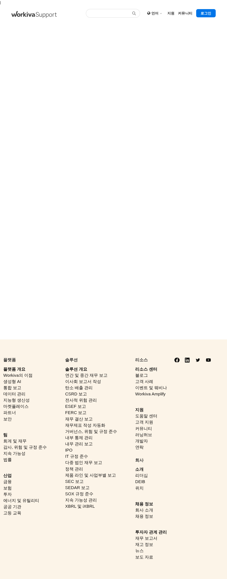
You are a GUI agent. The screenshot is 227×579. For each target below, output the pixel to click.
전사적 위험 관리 (81, 400)
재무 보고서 (146, 538)
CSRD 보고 (76, 394)
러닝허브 (143, 434)
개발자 (141, 441)
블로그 (141, 375)
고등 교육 (12, 513)
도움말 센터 (146, 416)
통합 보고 (12, 387)
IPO (68, 450)
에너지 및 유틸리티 (21, 500)
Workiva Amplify (150, 394)
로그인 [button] (206, 13)
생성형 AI (12, 381)
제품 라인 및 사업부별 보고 (90, 475)
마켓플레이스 (16, 406)
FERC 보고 (75, 412)
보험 (7, 488)
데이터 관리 (14, 394)
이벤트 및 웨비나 (151, 387)
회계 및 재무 (15, 441)
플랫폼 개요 (14, 369)
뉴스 (139, 550)
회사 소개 (144, 510)
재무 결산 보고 (79, 419)
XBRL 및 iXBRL (80, 506)
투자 (7, 494)
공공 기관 (12, 506)
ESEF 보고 (75, 406)
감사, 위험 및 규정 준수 (25, 447)
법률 (7, 459)
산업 (7, 475)
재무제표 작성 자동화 (85, 425)
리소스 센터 (146, 369)
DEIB (140, 481)
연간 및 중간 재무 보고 (86, 375)
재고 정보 (144, 544)
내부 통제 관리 (79, 437)
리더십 (141, 475)
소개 (139, 469)
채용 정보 (144, 504)
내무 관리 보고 (79, 444)
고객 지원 (144, 422)
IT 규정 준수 (76, 456)
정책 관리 (74, 469)
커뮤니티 (143, 428)
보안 (7, 419)
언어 (155, 13)
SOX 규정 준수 (79, 494)
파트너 (9, 412)
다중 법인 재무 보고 (83, 462)
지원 (139, 409)
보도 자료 (144, 557)
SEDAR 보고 (77, 487)
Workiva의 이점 (18, 375)
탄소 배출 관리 (79, 387)
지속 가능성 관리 (81, 500)
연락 (139, 447)
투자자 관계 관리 (151, 532)
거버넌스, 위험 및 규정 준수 (91, 431)
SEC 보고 (74, 481)
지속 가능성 (14, 453)
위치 (139, 488)
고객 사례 (144, 381)
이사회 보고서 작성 (83, 381)
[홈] (34, 14)
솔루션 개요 (76, 369)
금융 (7, 481)
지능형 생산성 (16, 400)
